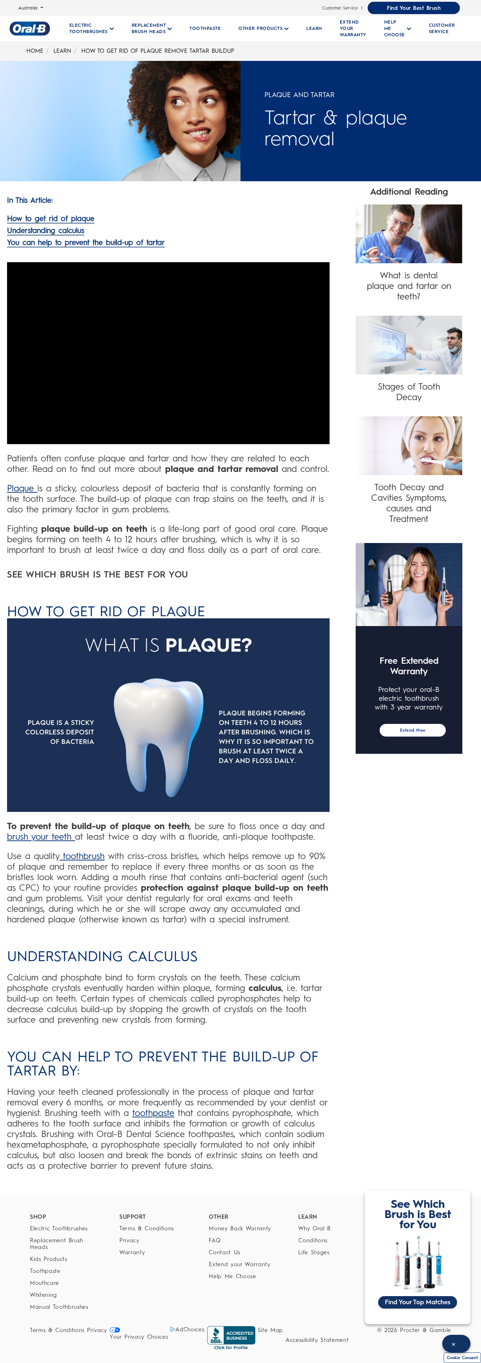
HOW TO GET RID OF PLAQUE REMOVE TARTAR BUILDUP (157, 51)
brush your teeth (41, 836)
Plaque (22, 488)
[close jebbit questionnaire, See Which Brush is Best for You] (456, 1343)
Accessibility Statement (317, 1340)
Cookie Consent (462, 1357)
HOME (34, 51)
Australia (28, 8)
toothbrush (82, 856)
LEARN (62, 51)
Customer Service (340, 8)
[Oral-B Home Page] (30, 28)
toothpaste (153, 1113)
